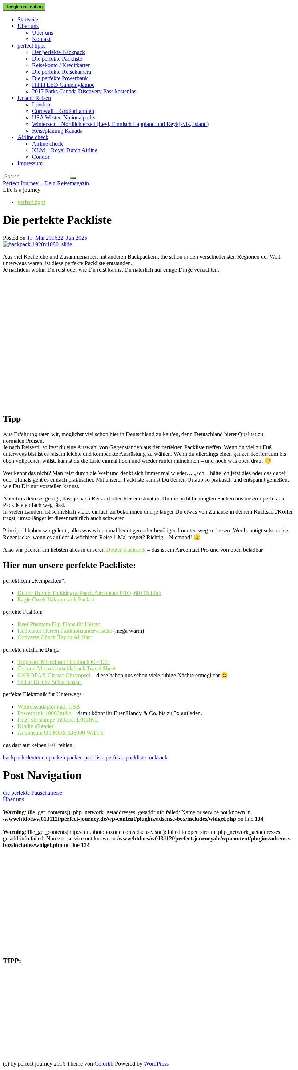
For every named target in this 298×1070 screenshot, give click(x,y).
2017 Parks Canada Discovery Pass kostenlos (84, 91)
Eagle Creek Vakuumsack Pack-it (55, 599)
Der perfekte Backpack (58, 52)
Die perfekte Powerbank (60, 78)
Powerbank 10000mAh (45, 713)
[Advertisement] (149, 337)
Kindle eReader (35, 726)
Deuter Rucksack (126, 550)
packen (75, 757)
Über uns (28, 26)
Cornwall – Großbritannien (63, 111)
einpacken (53, 757)
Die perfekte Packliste (57, 59)
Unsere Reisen (34, 98)
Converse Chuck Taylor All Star (54, 637)
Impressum (30, 163)
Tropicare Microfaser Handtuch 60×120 (63, 662)
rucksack (157, 757)
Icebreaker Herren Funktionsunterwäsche (64, 631)
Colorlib (103, 1064)
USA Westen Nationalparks (63, 117)
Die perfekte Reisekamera (61, 72)
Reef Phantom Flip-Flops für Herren (59, 624)
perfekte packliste (126, 757)
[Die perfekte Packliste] (37, 244)
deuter (33, 757)
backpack (14, 757)
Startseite (27, 19)
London (41, 104)
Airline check (32, 137)
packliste (94, 757)
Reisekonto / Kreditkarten (61, 65)
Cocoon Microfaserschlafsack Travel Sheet (66, 668)
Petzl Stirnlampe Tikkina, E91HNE (57, 720)
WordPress (156, 1064)
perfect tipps (31, 45)
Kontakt (41, 39)
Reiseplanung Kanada (57, 130)
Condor (40, 157)
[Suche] (73, 178)
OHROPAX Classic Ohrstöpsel (53, 675)
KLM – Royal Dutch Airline (64, 150)
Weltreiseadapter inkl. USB (48, 707)
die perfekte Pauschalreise (32, 793)
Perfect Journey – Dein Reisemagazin (46, 183)
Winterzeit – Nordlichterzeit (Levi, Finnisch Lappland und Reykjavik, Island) (120, 124)
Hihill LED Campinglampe (63, 85)
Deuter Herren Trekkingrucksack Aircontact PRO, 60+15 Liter (89, 593)
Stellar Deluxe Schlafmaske (49, 682)
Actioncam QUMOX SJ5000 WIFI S (60, 733)
